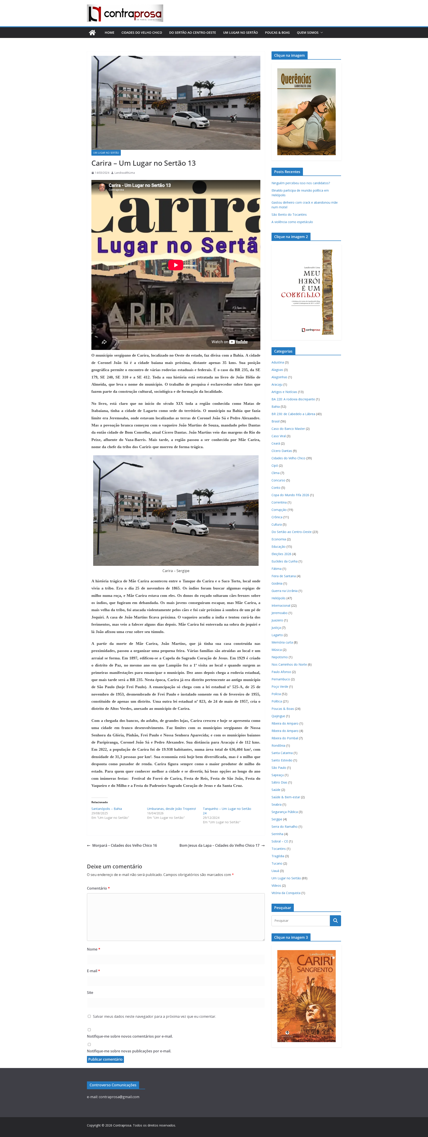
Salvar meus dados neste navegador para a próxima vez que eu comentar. (154, 1016)
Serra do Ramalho (285, 826)
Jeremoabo (280, 613)
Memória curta (282, 642)
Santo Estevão (282, 760)
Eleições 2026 (281, 554)
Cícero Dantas (282, 451)
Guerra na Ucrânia (285, 591)
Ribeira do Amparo (285, 723)
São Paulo (279, 767)
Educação (279, 546)
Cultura (277, 524)
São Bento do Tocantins (289, 214)
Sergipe (277, 819)
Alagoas (277, 370)
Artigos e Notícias (284, 392)
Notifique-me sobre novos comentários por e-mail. (130, 1036)
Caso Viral (279, 436)
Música (277, 650)
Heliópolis (279, 598)
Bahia (276, 406)
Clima (276, 473)
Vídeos (276, 885)
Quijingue (278, 716)
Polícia (276, 694)
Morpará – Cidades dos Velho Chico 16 (124, 845)
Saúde (276, 790)
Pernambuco (281, 679)
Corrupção (279, 510)
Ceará (276, 443)
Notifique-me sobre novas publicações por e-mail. (129, 1051)
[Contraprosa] (92, 32)
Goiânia (277, 583)
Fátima (277, 568)
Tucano (277, 863)
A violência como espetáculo (292, 222)
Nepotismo (280, 657)
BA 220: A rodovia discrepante (293, 399)
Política (277, 701)
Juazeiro (277, 620)
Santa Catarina (282, 753)
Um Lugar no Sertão (240, 32)
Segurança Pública (285, 812)
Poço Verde (280, 686)
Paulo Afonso (281, 672)
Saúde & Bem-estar (286, 797)
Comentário (98, 888)
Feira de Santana (284, 576)
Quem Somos (308, 32)
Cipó (275, 465)
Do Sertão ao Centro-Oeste (192, 32)
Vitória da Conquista (286, 893)
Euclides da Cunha (285, 561)
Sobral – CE (280, 841)
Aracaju (277, 384)
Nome (93, 949)
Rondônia (278, 745)
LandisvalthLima (125, 173)
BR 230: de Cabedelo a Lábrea (293, 414)
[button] (321, 32)
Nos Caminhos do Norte (289, 664)
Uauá (275, 871)
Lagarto (277, 635)
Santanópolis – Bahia (106, 809)
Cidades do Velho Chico (141, 32)
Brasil (276, 421)
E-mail (93, 970)
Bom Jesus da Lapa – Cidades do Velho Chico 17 (219, 845)
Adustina (278, 362)
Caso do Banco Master (288, 428)
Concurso (278, 480)
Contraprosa (122, 1125)
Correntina (279, 502)
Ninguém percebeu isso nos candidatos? (301, 183)
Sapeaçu (278, 775)
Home (109, 32)
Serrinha (277, 834)
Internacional (281, 605)
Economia (279, 539)
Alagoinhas (279, 377)
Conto (276, 487)
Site (90, 992)
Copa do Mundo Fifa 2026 (290, 495)
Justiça (276, 627)
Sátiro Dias (279, 782)
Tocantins (279, 848)
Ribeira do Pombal (285, 738)
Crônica (277, 517)
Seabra (277, 804)
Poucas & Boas (277, 32)
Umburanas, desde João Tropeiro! (171, 809)
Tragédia (278, 856)
